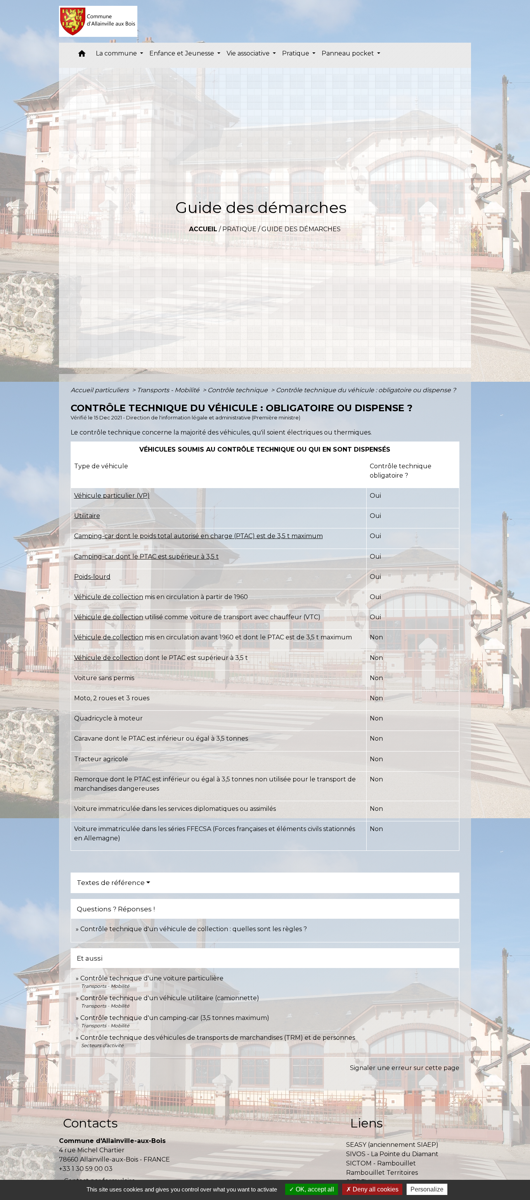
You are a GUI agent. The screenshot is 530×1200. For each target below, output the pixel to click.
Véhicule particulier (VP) (112, 495)
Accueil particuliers (100, 390)
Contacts (90, 1123)
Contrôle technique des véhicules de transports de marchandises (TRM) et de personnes (217, 1037)
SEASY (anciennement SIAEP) (392, 1144)
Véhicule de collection (108, 597)
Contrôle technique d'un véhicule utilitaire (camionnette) (169, 998)
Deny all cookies (374, 1189)
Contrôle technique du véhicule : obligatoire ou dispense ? (366, 390)
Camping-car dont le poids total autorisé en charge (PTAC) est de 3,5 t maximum (198, 536)
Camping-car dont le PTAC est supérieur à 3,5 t (146, 556)
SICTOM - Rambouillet (381, 1163)
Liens (366, 1123)
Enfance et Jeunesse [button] (182, 53)
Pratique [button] (296, 53)
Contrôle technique (238, 390)
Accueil (203, 229)
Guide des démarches (301, 229)
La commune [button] (117, 53)
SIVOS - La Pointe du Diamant (392, 1154)
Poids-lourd (92, 576)
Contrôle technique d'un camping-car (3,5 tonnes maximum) (174, 1018)
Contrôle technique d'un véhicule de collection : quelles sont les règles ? (193, 929)
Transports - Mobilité (169, 390)
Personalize (426, 1189)
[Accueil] (98, 21)
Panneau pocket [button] (349, 53)
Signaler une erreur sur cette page (404, 1068)
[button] (82, 55)
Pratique (239, 229)
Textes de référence (111, 883)
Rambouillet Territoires (382, 1172)
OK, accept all (314, 1189)
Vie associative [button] (249, 53)
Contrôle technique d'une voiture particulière (151, 978)
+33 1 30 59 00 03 (86, 1168)
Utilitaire (87, 515)
